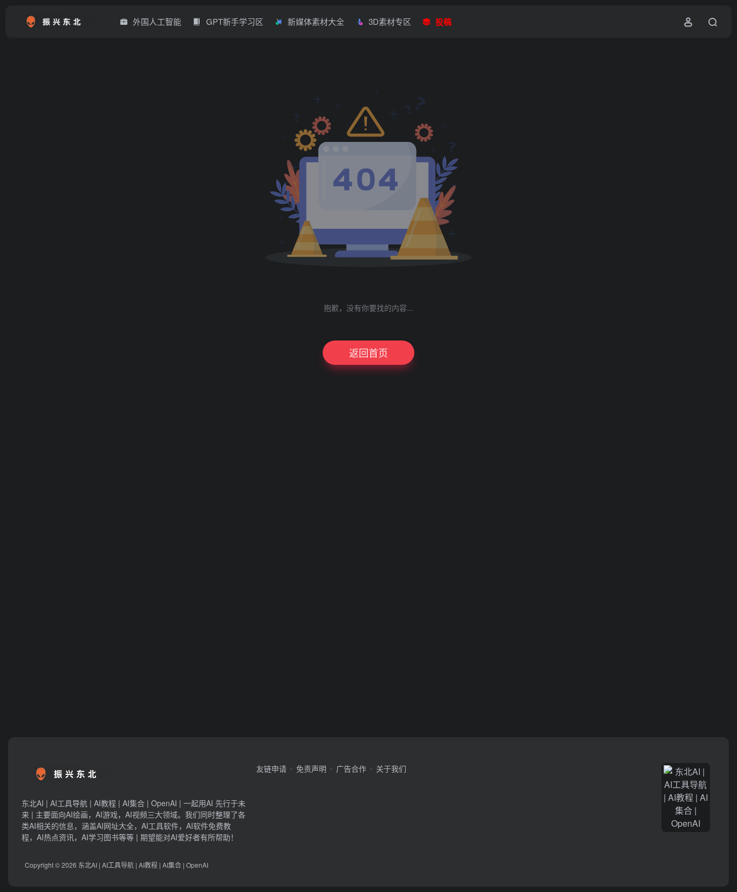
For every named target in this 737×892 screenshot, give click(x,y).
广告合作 (351, 768)
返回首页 (368, 352)
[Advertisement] (357, 561)
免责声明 (311, 768)
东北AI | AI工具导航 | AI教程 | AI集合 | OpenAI (143, 864)
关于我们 (391, 768)
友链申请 (271, 768)
